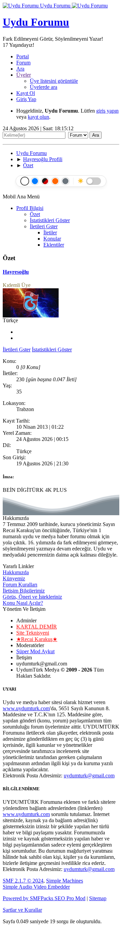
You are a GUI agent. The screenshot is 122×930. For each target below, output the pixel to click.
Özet (35, 214)
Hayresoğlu (16, 272)
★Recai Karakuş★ (36, 639)
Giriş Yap (26, 99)
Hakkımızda (16, 572)
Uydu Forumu (55, 5)
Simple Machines (64, 881)
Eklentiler (53, 245)
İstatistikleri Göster (50, 220)
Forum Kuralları (20, 584)
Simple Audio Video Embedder (36, 887)
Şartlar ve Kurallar (22, 910)
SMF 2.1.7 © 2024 (23, 881)
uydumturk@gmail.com (89, 775)
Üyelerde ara (43, 87)
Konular (52, 238)
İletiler (50, 232)
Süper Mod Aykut (35, 651)
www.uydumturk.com (26, 708)
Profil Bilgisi (29, 208)
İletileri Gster (44, 226)
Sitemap (97, 898)
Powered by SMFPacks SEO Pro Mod (44, 898)
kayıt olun (38, 117)
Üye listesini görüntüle (54, 81)
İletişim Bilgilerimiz (24, 591)
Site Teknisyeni (32, 633)
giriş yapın (107, 111)
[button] (22, 56)
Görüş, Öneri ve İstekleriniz (32, 597)
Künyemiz (14, 578)
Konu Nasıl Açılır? (23, 603)
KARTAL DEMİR (36, 626)
